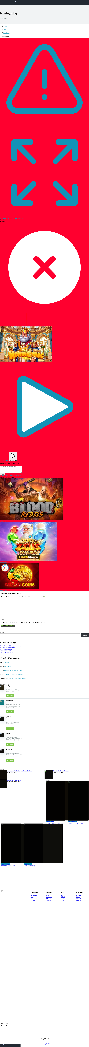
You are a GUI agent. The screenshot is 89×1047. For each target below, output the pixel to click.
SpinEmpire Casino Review (7, 647)
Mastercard (34, 895)
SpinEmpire (9, 700)
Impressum (47, 1043)
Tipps (62, 900)
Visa (32, 897)
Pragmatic (48, 900)
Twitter (78, 897)
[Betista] (2, 736)
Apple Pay (34, 898)
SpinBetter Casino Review (7, 649)
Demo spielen (13, 460)
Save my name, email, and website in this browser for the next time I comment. (24, 622)
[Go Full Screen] (44, 216)
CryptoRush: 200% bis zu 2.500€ (13, 670)
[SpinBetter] (2, 720)
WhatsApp (79, 900)
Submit (2, 474)
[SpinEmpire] (2, 704)
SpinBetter (9, 717)
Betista (8, 733)
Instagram (78, 898)
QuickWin (9, 749)
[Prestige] (2, 689)
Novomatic (49, 897)
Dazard (7, 662)
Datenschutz (48, 1045)
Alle (62, 895)
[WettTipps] (22, 4)
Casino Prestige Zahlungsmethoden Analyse (12, 646)
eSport (62, 898)
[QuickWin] (2, 753)
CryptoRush (7, 666)
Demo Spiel (3, 521)
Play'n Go (48, 898)
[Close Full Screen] (44, 312)
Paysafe (33, 900)
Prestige (8, 686)
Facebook (78, 895)
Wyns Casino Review (6, 650)
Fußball (63, 897)
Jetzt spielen (10, 695)
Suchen (2, 632)
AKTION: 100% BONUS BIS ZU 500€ (11, 218)
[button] (26, 344)
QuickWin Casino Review (7, 652)
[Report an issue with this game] (44, 127)
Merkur (48, 895)
